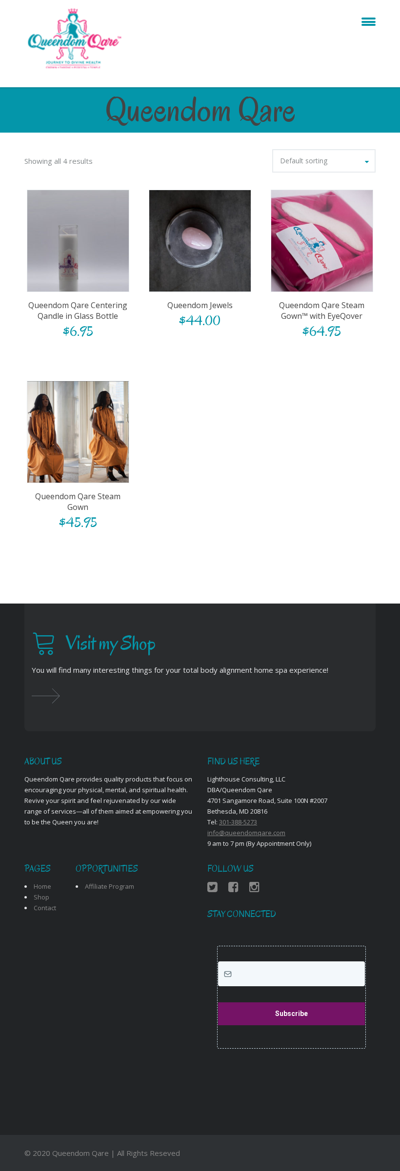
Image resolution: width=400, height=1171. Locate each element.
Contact (45, 907)
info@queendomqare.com (246, 832)
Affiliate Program (109, 886)
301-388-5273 (238, 822)
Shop (41, 897)
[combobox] (324, 161)
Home (42, 886)
